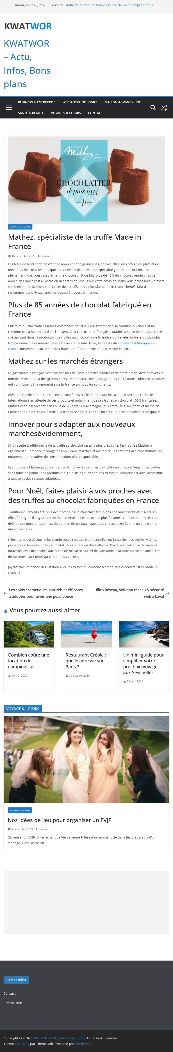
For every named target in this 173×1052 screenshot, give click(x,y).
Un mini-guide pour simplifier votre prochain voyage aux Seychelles (143, 663)
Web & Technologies (80, 102)
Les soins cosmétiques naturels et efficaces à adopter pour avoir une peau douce (46, 593)
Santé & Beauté (31, 113)
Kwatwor (46, 256)
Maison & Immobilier (122, 102)
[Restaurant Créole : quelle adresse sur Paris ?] (86, 624)
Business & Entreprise (36, 102)
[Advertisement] (86, 902)
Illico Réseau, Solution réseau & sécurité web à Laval (130, 593)
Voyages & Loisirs (66, 113)
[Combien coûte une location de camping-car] (29, 624)
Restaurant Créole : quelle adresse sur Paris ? (86, 661)
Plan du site (13, 1003)
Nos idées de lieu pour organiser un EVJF (59, 820)
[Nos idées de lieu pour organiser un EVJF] (86, 759)
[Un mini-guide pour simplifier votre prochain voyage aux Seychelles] (144, 624)
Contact (95, 113)
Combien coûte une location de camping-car (28, 661)
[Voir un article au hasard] (164, 107)
